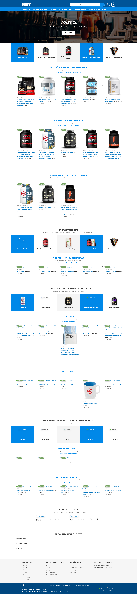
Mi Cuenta (48, 565)
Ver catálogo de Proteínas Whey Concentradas (68, 72)
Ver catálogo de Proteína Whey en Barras (68, 262)
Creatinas (68, 316)
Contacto (72, 565)
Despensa (24, 570)
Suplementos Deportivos (28, 569)
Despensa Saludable (68, 477)
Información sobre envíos (76, 567)
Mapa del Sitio (73, 572)
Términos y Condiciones (82, 585)
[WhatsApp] (23, 585)
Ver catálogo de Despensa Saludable (68, 482)
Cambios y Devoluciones (76, 569)
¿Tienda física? (20, 548)
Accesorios (68, 371)
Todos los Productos (26, 579)
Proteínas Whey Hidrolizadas (68, 175)
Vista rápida (20, 107)
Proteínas (24, 565)
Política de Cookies (67, 585)
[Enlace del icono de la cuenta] (108, 5)
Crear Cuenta (49, 570)
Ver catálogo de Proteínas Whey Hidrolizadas (68, 180)
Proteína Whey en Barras (68, 258)
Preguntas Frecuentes (75, 570)
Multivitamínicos (68, 448)
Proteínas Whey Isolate (68, 120)
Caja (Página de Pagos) (51, 574)
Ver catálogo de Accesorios (69, 376)
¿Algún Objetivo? (26, 577)
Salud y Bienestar (26, 575)
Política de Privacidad (54, 585)
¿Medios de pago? (21, 538)
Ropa (23, 574)
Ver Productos (68, 32)
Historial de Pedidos (51, 572)
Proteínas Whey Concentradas (68, 67)
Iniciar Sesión (49, 567)
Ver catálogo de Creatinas (68, 321)
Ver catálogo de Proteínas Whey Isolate (68, 125)
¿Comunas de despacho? (22, 543)
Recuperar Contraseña (51, 569)
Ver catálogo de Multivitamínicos (68, 453)
